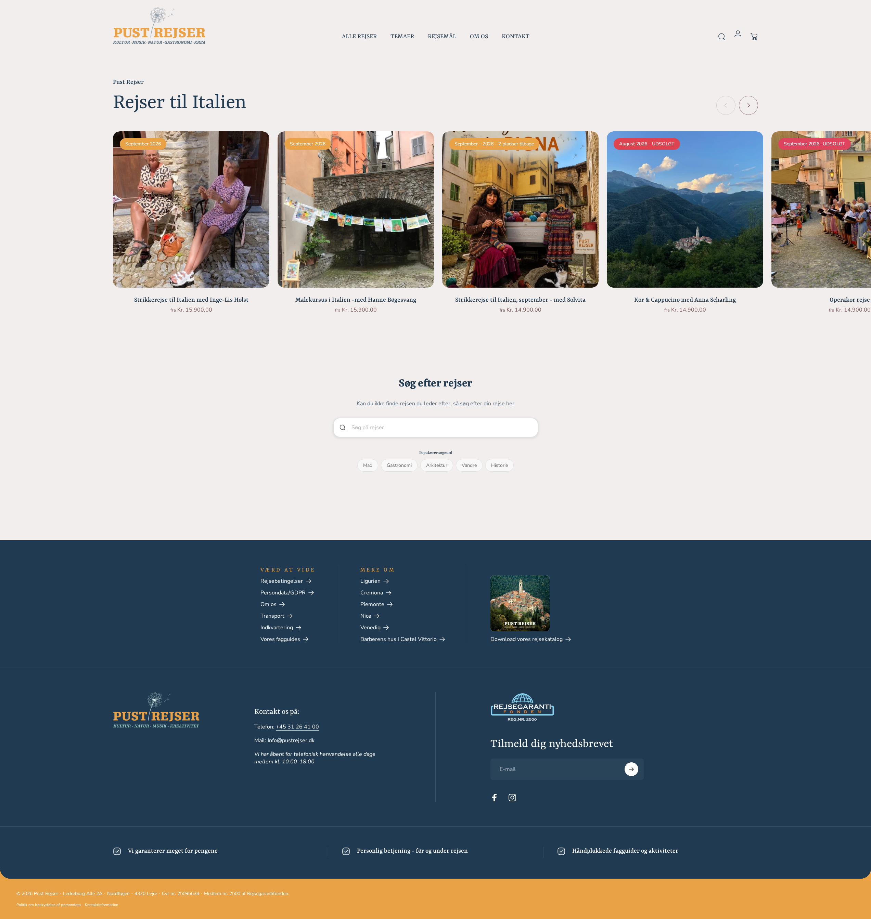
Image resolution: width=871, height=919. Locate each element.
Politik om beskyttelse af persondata (48, 904)
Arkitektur (436, 465)
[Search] (529, 427)
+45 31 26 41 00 (297, 727)
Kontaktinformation (101, 904)
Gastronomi (399, 465)
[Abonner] (631, 769)
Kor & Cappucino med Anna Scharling (685, 300)
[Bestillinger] (753, 32)
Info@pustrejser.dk (291, 740)
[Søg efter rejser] (721, 32)
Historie (499, 465)
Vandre (469, 465)
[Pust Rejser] (159, 25)
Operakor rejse (850, 300)
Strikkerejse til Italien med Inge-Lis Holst (191, 300)
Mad (367, 465)
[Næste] (748, 105)
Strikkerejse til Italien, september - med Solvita (520, 300)
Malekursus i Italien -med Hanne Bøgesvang (355, 300)
